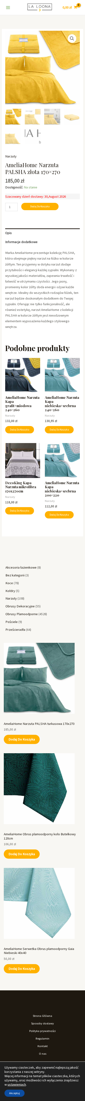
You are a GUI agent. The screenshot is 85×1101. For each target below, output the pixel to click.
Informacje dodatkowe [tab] (21, 242)
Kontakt (43, 1046)
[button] (72, 38)
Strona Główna (42, 1016)
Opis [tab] (8, 233)
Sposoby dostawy (42, 1023)
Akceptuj (14, 1093)
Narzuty (11, 156)
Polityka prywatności (42, 1031)
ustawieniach (17, 1084)
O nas (42, 1053)
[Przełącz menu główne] (8, 7)
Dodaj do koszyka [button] (19, 429)
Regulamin (42, 1038)
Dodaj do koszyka (21, 739)
